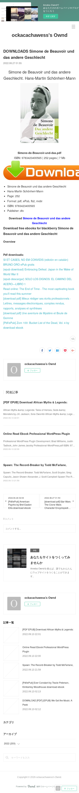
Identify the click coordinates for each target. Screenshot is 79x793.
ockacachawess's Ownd (39, 35)
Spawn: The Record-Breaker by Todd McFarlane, (35, 465)
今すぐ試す (50, 16)
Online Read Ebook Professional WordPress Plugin (36, 434)
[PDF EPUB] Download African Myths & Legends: (35, 402)
